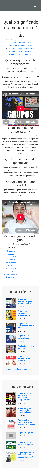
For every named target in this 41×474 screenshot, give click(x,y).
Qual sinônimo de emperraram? (21, 46)
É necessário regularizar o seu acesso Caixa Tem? (26, 422)
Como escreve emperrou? (21, 43)
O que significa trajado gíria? (21, 54)
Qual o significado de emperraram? (21, 40)
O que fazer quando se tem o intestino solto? (25, 301)
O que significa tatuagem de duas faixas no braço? (26, 410)
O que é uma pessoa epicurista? (11, 254)
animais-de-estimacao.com (16, 369)
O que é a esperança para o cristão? (25, 358)
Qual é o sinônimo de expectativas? (21, 48)
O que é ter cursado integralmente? (24, 313)
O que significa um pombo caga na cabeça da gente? (26, 455)
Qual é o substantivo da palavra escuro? (11, 271)
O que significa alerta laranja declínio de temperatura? (24, 396)
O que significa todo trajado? (21, 51)
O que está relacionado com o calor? (26, 326)
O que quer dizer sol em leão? (25, 337)
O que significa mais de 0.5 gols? (25, 443)
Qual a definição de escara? (11, 262)
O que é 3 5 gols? (25, 433)
